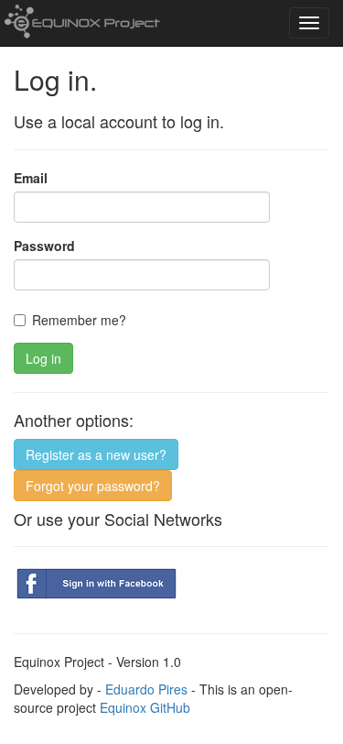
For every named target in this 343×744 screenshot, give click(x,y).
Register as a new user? (96, 454)
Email (31, 178)
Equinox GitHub (145, 707)
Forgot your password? (93, 485)
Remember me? (79, 320)
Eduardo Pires (146, 689)
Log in (43, 358)
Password (44, 245)
